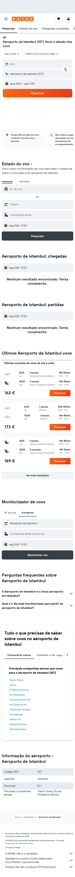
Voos (17, 817)
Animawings (16, 714)
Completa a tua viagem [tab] (51, 655)
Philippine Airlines (19, 689)
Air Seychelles (17, 694)
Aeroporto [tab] (28, 512)
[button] (6, 19)
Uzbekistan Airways (20, 709)
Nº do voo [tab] (10, 512)
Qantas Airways (18, 729)
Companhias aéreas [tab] (19, 655)
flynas (13, 684)
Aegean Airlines (18, 724)
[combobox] (40, 204)
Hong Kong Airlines (20, 699)
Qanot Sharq (16, 680)
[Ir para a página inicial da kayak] (23, 19)
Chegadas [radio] (7, 182)
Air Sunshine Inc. (18, 704)
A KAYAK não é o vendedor (21, 853)
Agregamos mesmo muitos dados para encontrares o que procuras (28, 860)
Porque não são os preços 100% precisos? (30, 867)
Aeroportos (29, 817)
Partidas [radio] (24, 182)
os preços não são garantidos (19, 843)
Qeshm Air (15, 719)
